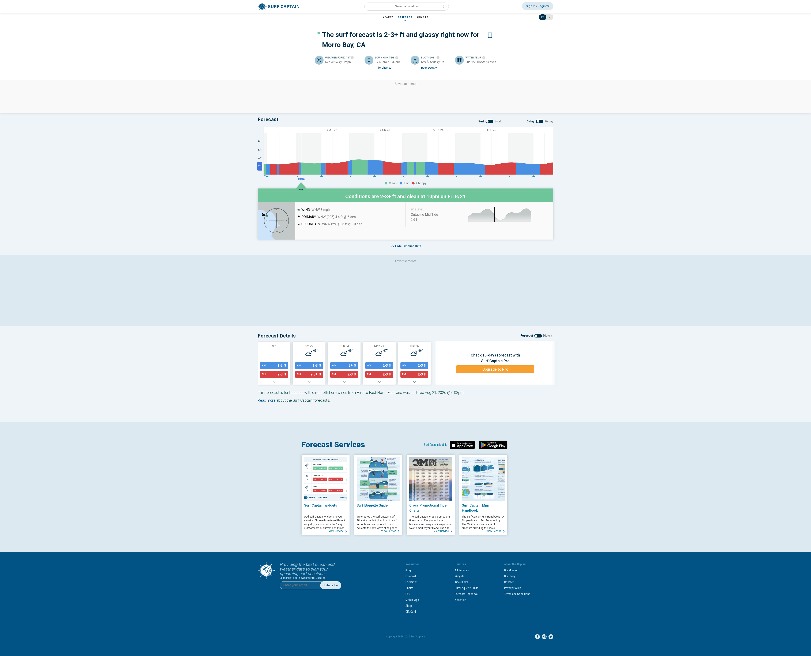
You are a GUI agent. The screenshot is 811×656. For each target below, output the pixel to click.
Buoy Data (427, 67)
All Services (462, 570)
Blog (408, 570)
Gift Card (411, 611)
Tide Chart (381, 67)
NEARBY (387, 17)
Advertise (460, 600)
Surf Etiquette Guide (466, 588)
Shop (409, 605)
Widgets (459, 576)
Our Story (509, 576)
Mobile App (412, 600)
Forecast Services (333, 444)
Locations (412, 582)
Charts (409, 588)
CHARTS (422, 17)
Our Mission (511, 570)
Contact (509, 582)
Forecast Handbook (466, 594)
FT (542, 17)
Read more (267, 400)
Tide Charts (461, 582)
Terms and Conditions (517, 594)
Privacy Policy (512, 588)
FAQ (408, 594)
